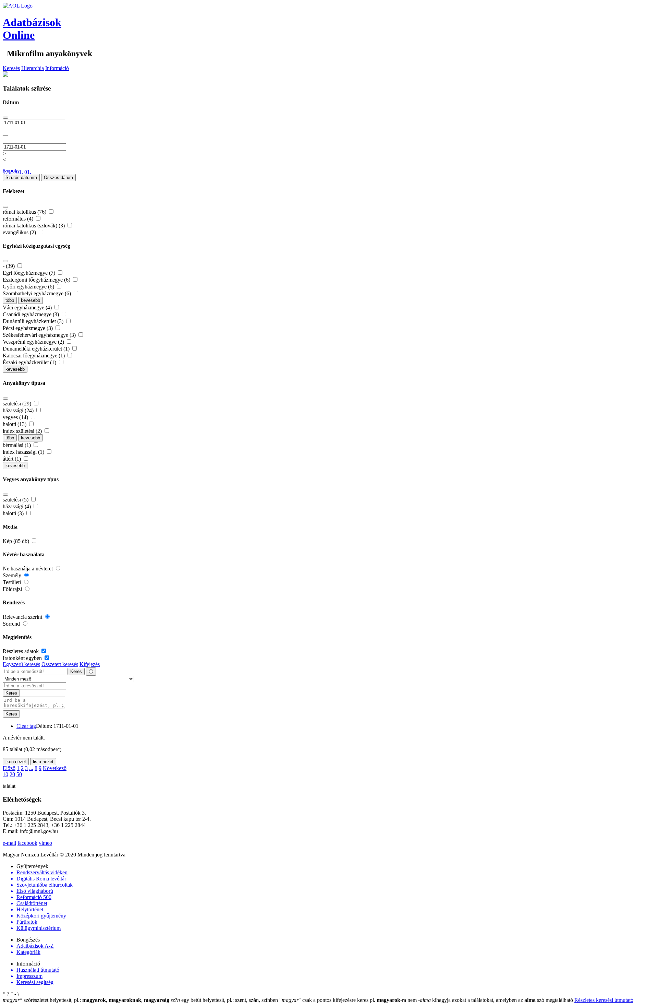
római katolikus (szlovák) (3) (34, 225)
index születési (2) (23, 431)
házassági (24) (19, 410)
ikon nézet (15, 761)
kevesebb (30, 300)
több (9, 300)
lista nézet (43, 761)
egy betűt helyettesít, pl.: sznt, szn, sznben (225, 1000)
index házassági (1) (24, 452)
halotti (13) (15, 424)
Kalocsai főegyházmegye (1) (34, 355)
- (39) (9, 266)
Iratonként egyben (23, 658)
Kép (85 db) (17, 541)
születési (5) (16, 499)
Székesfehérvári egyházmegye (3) (40, 335)
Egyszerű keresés (21, 664)
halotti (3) (14, 513)
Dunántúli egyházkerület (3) (34, 321)
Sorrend (12, 624)
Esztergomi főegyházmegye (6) (37, 280)
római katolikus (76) (25, 212)
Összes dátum (58, 177)
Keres (76, 671)
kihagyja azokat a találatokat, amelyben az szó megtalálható (496, 1000)
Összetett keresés (59, 664)
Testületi (12, 582)
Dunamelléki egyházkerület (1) (37, 349)
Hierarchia (32, 68)
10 (5, 774)
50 (19, 774)
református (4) (19, 219)
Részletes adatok (21, 651)
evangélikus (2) (20, 232)
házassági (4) (17, 506)
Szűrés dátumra (21, 177)
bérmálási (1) (17, 445)
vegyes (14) (16, 417)
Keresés (11, 68)
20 (12, 774)
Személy (13, 575)
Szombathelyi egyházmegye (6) (37, 293)
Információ (57, 68)
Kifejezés (90, 664)
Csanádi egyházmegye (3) (31, 314)
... (31, 768)
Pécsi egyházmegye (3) (28, 328)
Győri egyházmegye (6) (29, 286)
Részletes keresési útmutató (603, 1000)
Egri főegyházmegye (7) (30, 273)
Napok (10, 171)
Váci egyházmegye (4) (28, 307)
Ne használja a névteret (28, 568)
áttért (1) (12, 459)
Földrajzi (13, 589)
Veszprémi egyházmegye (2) (34, 342)
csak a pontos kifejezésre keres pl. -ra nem (348, 1000)
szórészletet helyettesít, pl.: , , (86, 1000)
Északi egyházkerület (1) (30, 362)
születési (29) (18, 403)
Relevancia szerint (23, 617)
